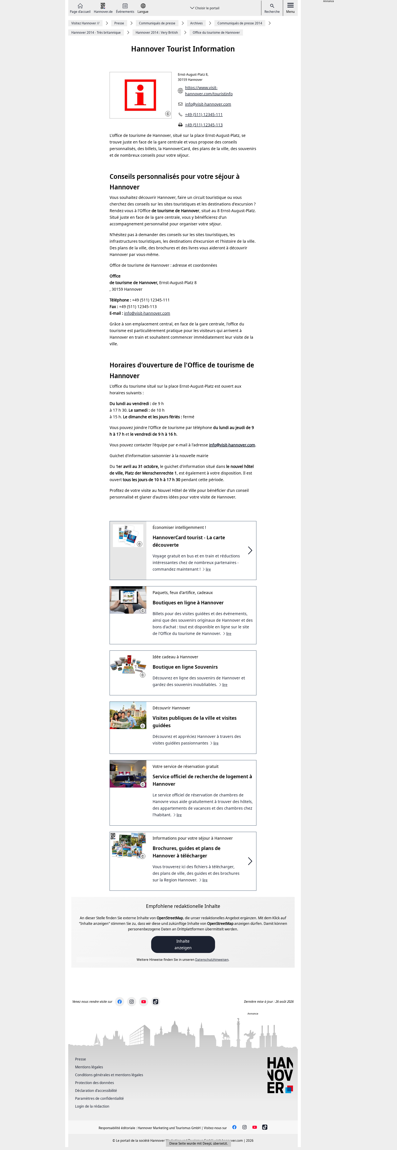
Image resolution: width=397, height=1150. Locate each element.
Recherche (272, 11)
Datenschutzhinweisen (211, 959)
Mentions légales (89, 1067)
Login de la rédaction (92, 1106)
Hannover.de (103, 11)
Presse (80, 1059)
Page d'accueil (80, 11)
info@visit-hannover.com (208, 104)
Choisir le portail (207, 8)
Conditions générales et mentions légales (109, 1075)
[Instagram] (131, 1001)
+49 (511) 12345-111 (204, 114)
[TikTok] (155, 1001)
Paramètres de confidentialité (99, 1098)
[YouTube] (143, 1001)
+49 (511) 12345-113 (204, 125)
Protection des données (94, 1082)
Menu (290, 11)
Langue (143, 11)
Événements (125, 11)
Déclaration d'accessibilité (96, 1090)
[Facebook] (119, 1001)
